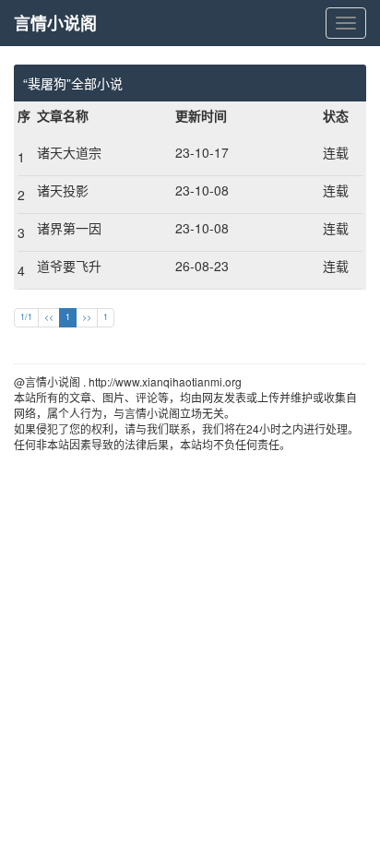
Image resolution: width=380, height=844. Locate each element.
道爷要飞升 (69, 265)
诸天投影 (63, 190)
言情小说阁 (55, 23)
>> (86, 317)
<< (48, 317)
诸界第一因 (69, 228)
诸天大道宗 (69, 152)
